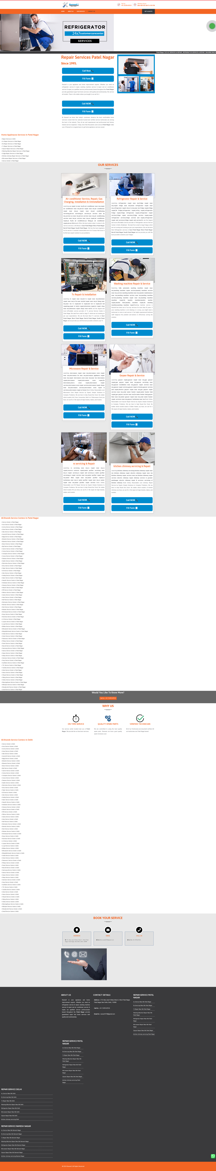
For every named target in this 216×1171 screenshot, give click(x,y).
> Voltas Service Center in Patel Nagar (11, 680)
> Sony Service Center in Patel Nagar (11, 660)
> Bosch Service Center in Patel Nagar (11, 544)
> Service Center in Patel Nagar (10, 161)
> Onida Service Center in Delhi (9, 855)
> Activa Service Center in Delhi (10, 749)
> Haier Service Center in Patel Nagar (11, 578)
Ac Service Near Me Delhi (8, 1093)
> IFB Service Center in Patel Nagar (11, 590)
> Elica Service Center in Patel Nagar (11, 566)
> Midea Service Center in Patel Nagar (11, 626)
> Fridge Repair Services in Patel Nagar (12, 153)
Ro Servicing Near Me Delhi (8, 1097)
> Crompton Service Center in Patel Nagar (12, 553)
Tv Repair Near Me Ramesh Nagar (10, 1137)
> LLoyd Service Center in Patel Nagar (11, 624)
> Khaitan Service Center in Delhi (10, 831)
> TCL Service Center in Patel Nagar (11, 665)
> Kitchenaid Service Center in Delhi (11, 833)
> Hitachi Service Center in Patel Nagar (12, 587)
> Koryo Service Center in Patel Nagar (11, 614)
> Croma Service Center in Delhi (10, 773)
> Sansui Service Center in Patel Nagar (12, 650)
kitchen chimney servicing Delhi (10, 1119)
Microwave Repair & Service (84, 368)
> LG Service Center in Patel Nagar (10, 619)
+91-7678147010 (104, 1008)
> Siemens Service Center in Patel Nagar (12, 658)
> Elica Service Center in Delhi (9, 787)
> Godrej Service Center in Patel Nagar (11, 575)
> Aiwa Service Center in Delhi (9, 751)
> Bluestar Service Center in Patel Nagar (12, 541)
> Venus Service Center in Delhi (10, 894)
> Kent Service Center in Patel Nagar (11, 607)
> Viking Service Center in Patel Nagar (11, 677)
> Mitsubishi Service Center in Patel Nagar (13, 629)
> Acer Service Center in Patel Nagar (11, 524)
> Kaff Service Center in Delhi (9, 821)
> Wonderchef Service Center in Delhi (11, 909)
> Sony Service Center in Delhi (9, 882)
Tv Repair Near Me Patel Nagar (141, 1009)
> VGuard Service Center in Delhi (10, 897)
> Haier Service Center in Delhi (9, 800)
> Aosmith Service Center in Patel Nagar (12, 534)
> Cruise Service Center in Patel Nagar (11, 556)
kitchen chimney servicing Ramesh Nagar (12, 1156)
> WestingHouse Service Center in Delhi (12, 904)
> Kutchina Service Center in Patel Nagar (12, 617)
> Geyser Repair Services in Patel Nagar (12, 148)
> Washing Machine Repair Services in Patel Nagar (15, 151)
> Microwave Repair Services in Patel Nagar (13, 158)
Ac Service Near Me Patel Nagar (142, 1002)
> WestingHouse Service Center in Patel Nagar (14, 682)
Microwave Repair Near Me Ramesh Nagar (13, 1149)
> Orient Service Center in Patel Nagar (11, 636)
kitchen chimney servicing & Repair (132, 466)
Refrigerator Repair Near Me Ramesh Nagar (13, 1145)
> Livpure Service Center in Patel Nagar (12, 621)
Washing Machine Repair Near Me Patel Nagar (142, 1014)
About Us (70, 11)
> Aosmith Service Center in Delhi (10, 756)
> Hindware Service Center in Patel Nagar (12, 583)
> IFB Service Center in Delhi (9, 812)
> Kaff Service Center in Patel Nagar (11, 599)
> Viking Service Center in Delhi (10, 899)
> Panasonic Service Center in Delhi (11, 860)
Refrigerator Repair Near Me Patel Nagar (142, 1020)
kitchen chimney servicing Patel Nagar (144, 1034)
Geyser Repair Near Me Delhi (9, 1115)
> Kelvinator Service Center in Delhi (11, 824)
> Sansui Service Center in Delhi (10, 872)
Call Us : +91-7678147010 (108, 698)
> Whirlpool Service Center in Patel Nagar (12, 684)
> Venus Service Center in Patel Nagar (11, 672)
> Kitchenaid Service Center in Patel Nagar (13, 612)
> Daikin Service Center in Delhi (10, 783)
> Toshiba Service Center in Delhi (10, 889)
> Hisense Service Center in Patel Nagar (12, 585)
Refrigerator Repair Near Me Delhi (10, 1108)
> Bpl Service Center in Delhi (9, 768)
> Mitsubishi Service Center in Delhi (11, 850)
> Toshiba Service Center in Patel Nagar (12, 667)
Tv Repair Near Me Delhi (8, 1101)
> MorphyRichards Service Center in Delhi (12, 853)
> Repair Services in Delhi (8, 139)
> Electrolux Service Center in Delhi (11, 785)
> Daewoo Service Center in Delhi (10, 780)
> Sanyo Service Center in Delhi (10, 875)
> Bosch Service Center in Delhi (10, 766)
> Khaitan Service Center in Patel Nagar (12, 609)
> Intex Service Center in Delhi (9, 819)
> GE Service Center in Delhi (9, 792)
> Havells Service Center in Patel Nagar (12, 580)
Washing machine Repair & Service (132, 283)
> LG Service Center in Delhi (9, 841)
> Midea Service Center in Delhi (10, 848)
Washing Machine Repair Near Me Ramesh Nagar (15, 1141)
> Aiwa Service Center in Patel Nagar (11, 529)
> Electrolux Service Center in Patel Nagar (12, 563)
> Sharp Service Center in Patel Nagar (11, 655)
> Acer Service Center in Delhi (9, 746)
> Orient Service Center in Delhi (10, 858)
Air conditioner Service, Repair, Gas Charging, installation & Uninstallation (84, 200)
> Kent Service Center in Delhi (9, 829)
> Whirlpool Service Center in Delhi (11, 906)
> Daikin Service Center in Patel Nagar (11, 561)
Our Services (81, 11)
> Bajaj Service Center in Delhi (9, 758)
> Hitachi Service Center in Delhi (10, 809)
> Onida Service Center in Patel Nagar (11, 634)
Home (63, 11)
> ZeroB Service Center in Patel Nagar (11, 689)
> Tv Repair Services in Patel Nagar (11, 146)
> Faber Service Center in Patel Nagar (11, 568)
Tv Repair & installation (84, 294)
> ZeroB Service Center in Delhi (10, 911)
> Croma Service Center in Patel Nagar (12, 551)
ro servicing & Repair (84, 463)
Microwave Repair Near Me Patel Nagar (142, 1026)
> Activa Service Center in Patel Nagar (11, 527)
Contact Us (91, 11)
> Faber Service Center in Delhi (9, 790)
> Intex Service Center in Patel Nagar (11, 597)
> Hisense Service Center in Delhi (10, 807)
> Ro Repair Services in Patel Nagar (11, 144)
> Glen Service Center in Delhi (9, 795)
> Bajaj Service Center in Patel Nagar (11, 536)
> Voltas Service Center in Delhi (10, 901)
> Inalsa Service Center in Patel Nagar (11, 595)
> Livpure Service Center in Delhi (10, 843)
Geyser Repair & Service (132, 375)
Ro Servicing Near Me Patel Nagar (142, 1005)
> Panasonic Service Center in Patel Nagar (13, 638)
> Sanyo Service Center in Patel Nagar (11, 653)
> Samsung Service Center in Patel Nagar (12, 648)
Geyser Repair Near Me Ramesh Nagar (12, 1152)
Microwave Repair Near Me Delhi (10, 1112)
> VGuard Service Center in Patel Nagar (12, 675)
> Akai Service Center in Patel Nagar (11, 532)
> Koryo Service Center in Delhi (9, 836)
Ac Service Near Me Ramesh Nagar (11, 1130)
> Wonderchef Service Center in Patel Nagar (13, 687)
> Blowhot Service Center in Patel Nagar (12, 539)
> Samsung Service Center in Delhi (11, 870)
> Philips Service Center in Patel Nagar (12, 641)
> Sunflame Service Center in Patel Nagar (12, 663)
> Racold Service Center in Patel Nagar (12, 646)
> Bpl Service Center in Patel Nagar (11, 546)
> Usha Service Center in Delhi (9, 892)
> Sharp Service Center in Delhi (9, 877)
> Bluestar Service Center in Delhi (10, 763)
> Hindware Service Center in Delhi (11, 804)
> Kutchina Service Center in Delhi (10, 838)
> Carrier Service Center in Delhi (10, 770)
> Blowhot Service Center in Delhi (10, 761)
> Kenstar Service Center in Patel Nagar (12, 604)
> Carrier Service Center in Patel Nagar (12, 549)
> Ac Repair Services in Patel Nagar (11, 141)
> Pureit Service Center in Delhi (10, 865)
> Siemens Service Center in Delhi (10, 880)
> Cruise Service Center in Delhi (10, 778)
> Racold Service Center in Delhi (10, 867)
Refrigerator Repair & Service (132, 198)
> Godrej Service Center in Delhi (10, 797)
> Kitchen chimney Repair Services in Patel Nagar (15, 156)
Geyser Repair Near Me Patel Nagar (143, 1030)
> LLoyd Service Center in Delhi (10, 846)
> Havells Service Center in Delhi (10, 802)
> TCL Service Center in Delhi (9, 887)
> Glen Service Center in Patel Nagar (11, 573)
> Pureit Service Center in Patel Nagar (11, 643)
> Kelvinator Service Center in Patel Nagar (12, 602)
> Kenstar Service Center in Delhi (10, 826)
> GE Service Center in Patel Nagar (10, 570)
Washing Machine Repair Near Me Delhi (12, 1104)
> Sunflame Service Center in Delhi (11, 884)
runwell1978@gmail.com (107, 1014)
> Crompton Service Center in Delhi (11, 775)
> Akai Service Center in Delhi (9, 753)
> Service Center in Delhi (8, 744)
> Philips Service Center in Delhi (10, 863)
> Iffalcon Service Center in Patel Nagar (12, 592)
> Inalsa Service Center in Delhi (10, 817)
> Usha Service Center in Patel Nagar (11, 670)
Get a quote (148, 11)
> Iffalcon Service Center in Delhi (10, 814)
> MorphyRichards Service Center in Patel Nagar (14, 631)
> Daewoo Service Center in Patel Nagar (12, 558)
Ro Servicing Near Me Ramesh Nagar (11, 1134)
